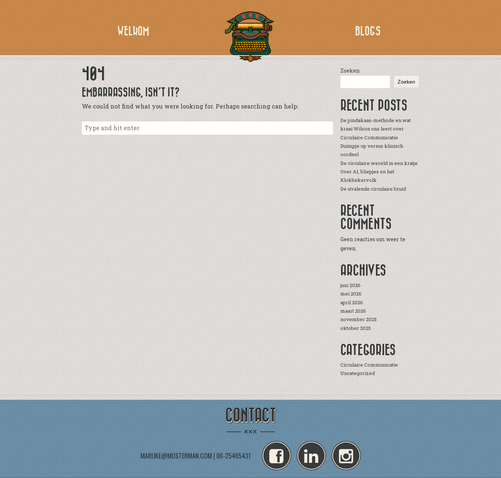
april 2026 (351, 302)
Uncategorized (357, 373)
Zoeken (350, 70)
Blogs (368, 31)
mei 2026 (351, 293)
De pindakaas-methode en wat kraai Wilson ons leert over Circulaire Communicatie (375, 129)
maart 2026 (353, 311)
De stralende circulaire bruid (373, 188)
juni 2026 (350, 285)
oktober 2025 (355, 328)
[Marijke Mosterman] (250, 36)
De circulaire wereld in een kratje (379, 163)
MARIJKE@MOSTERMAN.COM (176, 455)
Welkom (133, 31)
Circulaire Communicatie (369, 364)
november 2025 (358, 319)
